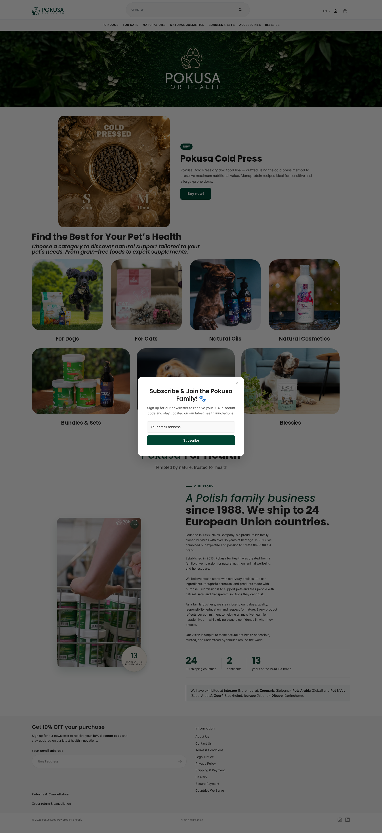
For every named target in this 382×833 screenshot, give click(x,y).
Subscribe (191, 440)
